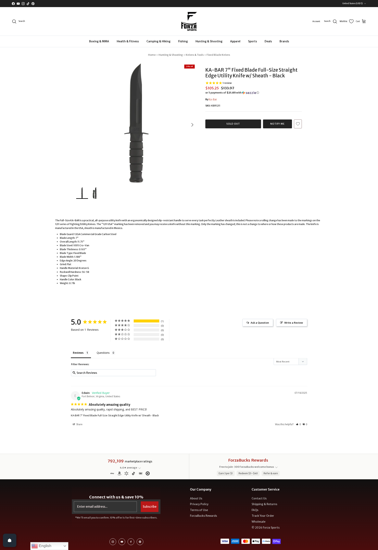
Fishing (183, 41)
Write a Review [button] (293, 322)
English (44, 546)
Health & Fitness (128, 41)
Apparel (235, 41)
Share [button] (79, 424)
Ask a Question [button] (260, 322)
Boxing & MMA (99, 41)
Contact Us (259, 498)
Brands (284, 41)
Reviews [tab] (78, 353)
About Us (196, 498)
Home (152, 54)
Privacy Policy (199, 504)
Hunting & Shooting (208, 41)
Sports (252, 41)
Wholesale (258, 521)
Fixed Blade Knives (218, 54)
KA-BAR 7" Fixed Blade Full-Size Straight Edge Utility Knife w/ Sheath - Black (115, 415)
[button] (232, 92)
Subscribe (150, 506)
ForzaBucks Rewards (203, 516)
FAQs (255, 510)
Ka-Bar (213, 99)
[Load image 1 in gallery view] (136, 123)
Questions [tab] (103, 353)
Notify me (277, 123)
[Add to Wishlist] (298, 123)
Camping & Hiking (158, 41)
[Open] (9, 540)
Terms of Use (199, 510)
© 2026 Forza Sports (266, 527)
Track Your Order (263, 516)
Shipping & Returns (264, 504)
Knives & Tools (195, 54)
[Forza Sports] (189, 21)
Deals (268, 41)
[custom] (112, 541)
